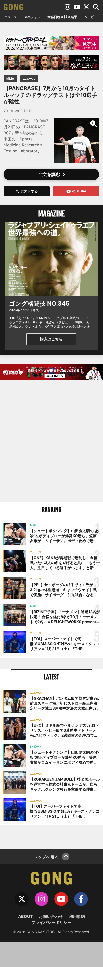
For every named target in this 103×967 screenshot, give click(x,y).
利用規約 (77, 916)
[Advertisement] (51, 441)
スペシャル (32, 17)
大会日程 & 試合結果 (62, 17)
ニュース (10, 17)
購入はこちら (51, 339)
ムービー (90, 17)
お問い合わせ (51, 916)
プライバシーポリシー (52, 922)
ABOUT (25, 916)
